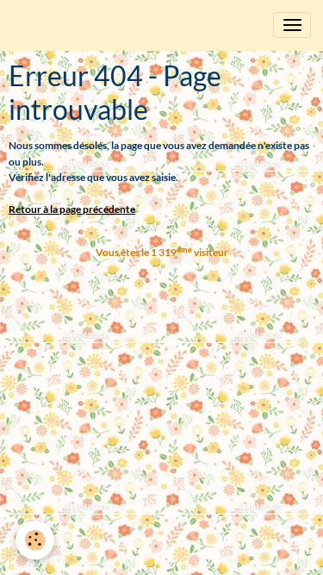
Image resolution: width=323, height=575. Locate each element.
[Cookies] (35, 540)
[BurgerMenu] (292, 25)
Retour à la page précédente (72, 209)
